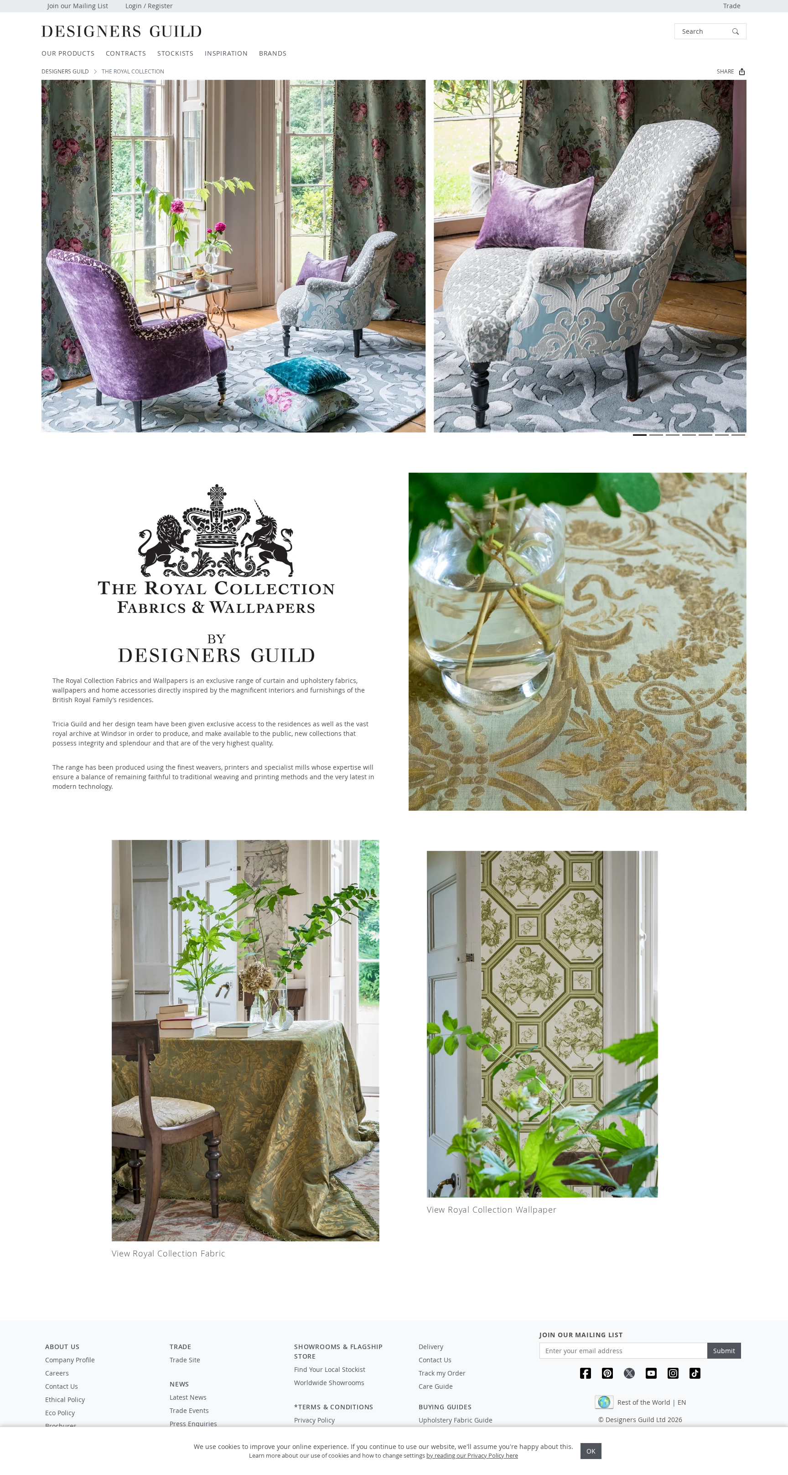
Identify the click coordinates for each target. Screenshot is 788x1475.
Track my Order (442, 1373)
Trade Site (185, 1359)
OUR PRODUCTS (68, 53)
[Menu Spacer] (225, 1368)
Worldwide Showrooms (329, 1382)
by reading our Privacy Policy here (472, 1455)
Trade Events (189, 1410)
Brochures (61, 1426)
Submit (724, 1350)
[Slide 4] (689, 435)
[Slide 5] (705, 435)
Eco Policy (60, 1412)
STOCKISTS (175, 53)
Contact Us (61, 1386)
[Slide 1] (640, 435)
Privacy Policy (314, 1420)
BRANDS (273, 53)
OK (591, 1451)
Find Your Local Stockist (329, 1369)
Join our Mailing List (77, 5)
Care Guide (436, 1386)
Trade (732, 5)
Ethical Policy (65, 1399)
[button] (710, 31)
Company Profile (70, 1359)
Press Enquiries (193, 1423)
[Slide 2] (656, 435)
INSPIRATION (226, 53)
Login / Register (149, 5)
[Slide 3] (672, 435)
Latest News (188, 1397)
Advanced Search (653, 31)
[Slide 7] (738, 435)
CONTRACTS (126, 53)
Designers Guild (65, 71)
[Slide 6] (722, 435)
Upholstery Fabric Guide (456, 1420)
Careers (57, 1373)
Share (725, 71)
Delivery (431, 1346)
